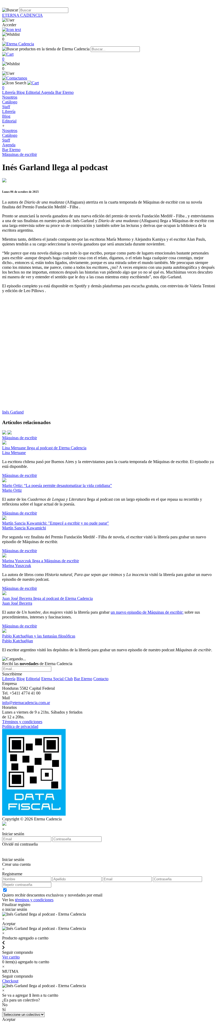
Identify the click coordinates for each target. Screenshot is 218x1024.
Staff (6, 106)
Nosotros (9, 97)
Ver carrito (11, 957)
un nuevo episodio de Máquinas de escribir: (147, 612)
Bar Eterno (64, 92)
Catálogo (9, 102)
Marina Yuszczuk (16, 565)
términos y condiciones (34, 900)
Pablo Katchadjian (17, 641)
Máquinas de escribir (19, 154)
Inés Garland (13, 412)
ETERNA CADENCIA (22, 15)
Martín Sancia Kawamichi (24, 528)
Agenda (48, 92)
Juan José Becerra (17, 603)
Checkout (10, 981)
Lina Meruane (14, 452)
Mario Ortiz (12, 490)
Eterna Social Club (57, 678)
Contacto (100, 678)
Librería (9, 92)
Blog (21, 92)
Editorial (33, 92)
